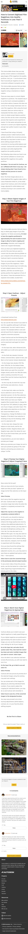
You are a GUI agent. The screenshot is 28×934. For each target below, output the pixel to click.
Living (3, 889)
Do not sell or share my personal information (14, 929)
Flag (4, 825)
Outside (3, 891)
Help (3, 904)
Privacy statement (7, 926)
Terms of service (18, 924)
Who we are (4, 909)
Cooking (4, 887)
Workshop (4, 881)
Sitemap (4, 906)
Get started (4, 902)
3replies (5, 851)
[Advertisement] (14, 8)
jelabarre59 (8, 795)
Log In (14, 784)
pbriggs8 (4, 25)
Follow (10, 56)
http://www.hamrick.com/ (9, 320)
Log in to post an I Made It (14, 728)
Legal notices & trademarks (9, 931)
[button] (1, 1)
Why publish (5, 900)
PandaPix (6, 66)
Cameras (16, 25)
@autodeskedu (7, 918)
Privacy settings (17, 926)
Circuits (10, 25)
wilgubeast (8, 833)
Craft (3, 885)
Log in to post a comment (14, 856)
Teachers (4, 893)
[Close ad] (26, 6)
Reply (14, 828)
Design (3, 883)
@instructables (7, 915)
